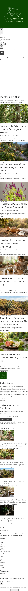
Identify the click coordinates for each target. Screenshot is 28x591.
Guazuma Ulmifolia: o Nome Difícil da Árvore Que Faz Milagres (13, 129)
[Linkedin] (2, 400)
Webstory (2, 42)
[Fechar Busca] (1, 46)
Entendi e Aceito (14, 590)
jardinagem (2, 37)
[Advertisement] (14, 78)
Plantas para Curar (7, 580)
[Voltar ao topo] (1, 584)
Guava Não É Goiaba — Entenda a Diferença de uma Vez (13, 357)
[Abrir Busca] (1, 44)
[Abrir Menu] (1, 29)
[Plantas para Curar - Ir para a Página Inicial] (14, 14)
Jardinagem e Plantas (5, 39)
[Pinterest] (4, 400)
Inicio (1, 34)
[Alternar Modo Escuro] (4, 44)
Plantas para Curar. (20, 578)
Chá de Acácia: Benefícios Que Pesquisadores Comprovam (12, 243)
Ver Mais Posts (4, 371)
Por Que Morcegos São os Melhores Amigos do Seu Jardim (12, 167)
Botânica (2, 36)
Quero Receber (6, 419)
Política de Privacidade (5, 590)
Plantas (1, 40)
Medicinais (2, 546)
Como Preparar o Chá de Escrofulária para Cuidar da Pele (13, 281)
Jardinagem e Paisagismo (6, 553)
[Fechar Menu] (1, 32)
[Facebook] (0, 400)
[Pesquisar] (2, 53)
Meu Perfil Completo (4, 398)
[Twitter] (3, 400)
